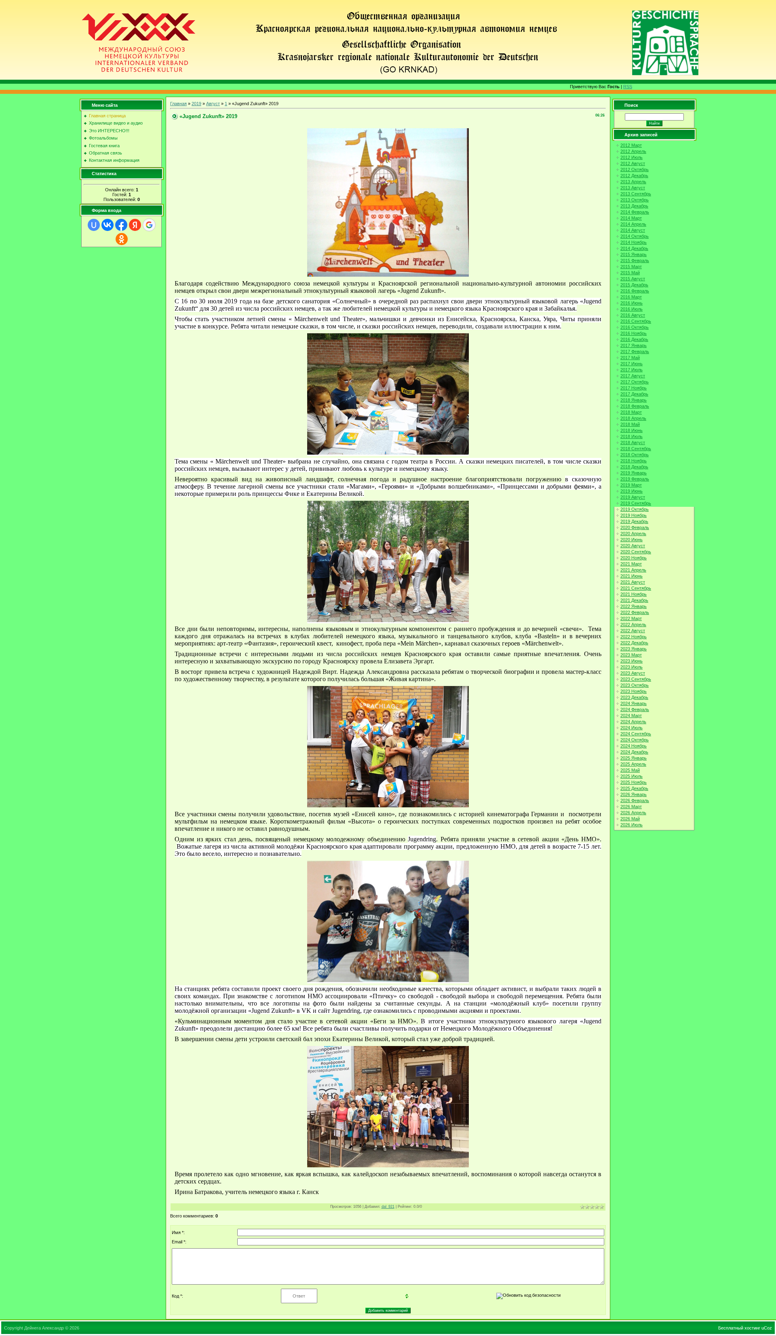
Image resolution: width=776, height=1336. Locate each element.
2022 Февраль (634, 612)
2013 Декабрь (634, 205)
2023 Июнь (631, 660)
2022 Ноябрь (633, 636)
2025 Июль (631, 776)
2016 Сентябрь (635, 321)
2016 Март (631, 296)
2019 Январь (633, 472)
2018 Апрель (633, 418)
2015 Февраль (634, 260)
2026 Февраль (634, 800)
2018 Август (632, 442)
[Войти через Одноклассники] (122, 239)
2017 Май (630, 357)
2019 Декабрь (634, 521)
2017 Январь (633, 345)
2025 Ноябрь (633, 782)
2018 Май (630, 424)
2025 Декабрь (634, 788)
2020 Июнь (631, 539)
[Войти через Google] (149, 224)
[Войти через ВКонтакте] (107, 225)
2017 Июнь (631, 363)
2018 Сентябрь (635, 448)
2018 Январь (633, 400)
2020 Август (632, 545)
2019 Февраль (634, 478)
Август (213, 103)
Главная (178, 103)
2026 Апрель (633, 812)
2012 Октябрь (634, 169)
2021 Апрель (633, 569)
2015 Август (632, 278)
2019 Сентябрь (635, 503)
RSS (627, 86)
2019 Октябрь (634, 509)
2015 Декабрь (634, 284)
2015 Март (631, 266)
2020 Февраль (634, 527)
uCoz (766, 1327)
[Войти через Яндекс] (135, 225)
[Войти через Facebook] (121, 225)
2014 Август (632, 230)
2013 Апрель (633, 181)
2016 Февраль (634, 290)
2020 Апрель (633, 533)
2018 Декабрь (634, 466)
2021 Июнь (631, 576)
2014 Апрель (633, 224)
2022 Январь (633, 606)
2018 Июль (631, 436)
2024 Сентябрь (635, 733)
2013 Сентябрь (635, 193)
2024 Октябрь (634, 739)
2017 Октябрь (634, 381)
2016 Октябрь (634, 327)
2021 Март (631, 563)
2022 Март (631, 618)
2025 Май (630, 770)
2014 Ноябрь (633, 242)
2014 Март (631, 218)
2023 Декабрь (634, 697)
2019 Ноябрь (633, 515)
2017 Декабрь (634, 394)
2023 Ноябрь (633, 691)
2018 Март (631, 412)
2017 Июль (631, 369)
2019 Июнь (631, 491)
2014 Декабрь (634, 248)
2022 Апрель (633, 624)
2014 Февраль (634, 212)
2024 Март (631, 715)
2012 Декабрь (634, 175)
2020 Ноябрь (633, 557)
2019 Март (631, 485)
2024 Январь (633, 703)
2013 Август (632, 187)
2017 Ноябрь (633, 387)
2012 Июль (631, 157)
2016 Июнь (631, 303)
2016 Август (632, 315)
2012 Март (631, 145)
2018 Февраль (634, 406)
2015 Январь (633, 254)
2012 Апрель (633, 151)
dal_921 (388, 1207)
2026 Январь (633, 794)
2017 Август (632, 375)
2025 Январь (633, 758)
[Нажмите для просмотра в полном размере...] (388, 275)
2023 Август (632, 673)
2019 (196, 103)
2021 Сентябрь (635, 588)
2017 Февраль (634, 351)
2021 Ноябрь (633, 594)
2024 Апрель (633, 721)
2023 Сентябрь (635, 679)
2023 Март (631, 654)
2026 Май (630, 818)
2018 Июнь (631, 430)
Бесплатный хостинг (739, 1327)
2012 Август (632, 163)
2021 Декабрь (634, 600)
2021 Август (632, 582)
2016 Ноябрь (633, 333)
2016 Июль (631, 309)
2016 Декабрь (634, 339)
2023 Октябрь (634, 685)
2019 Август (632, 497)
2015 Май (630, 272)
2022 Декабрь (634, 642)
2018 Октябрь (634, 454)
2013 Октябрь (634, 199)
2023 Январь (633, 648)
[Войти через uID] (94, 225)
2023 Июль (631, 667)
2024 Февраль (634, 709)
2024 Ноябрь (633, 745)
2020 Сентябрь (635, 551)
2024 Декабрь (634, 752)
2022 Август (632, 630)
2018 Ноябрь (633, 460)
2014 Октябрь (634, 236)
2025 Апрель (633, 764)
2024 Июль (631, 727)
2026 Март (631, 806)
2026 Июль (631, 824)
